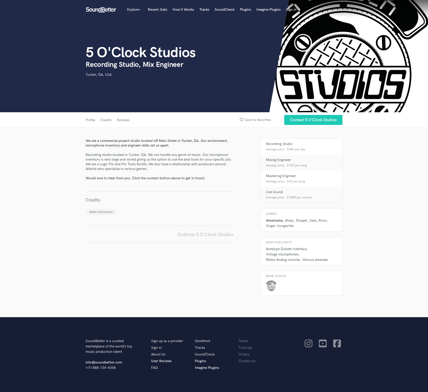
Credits (106, 120)
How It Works (183, 10)
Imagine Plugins (268, 10)
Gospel (301, 220)
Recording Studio (279, 144)
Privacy (244, 354)
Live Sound (274, 192)
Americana (274, 220)
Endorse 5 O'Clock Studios (205, 234)
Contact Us (247, 361)
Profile (90, 120)
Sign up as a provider (167, 341)
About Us (158, 354)
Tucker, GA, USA (99, 75)
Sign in (291, 10)
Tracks (204, 10)
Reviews (123, 120)
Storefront (202, 341)
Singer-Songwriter (280, 226)
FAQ (154, 368)
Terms (243, 341)
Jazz (312, 220)
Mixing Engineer (278, 160)
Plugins (245, 10)
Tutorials (245, 348)
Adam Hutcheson (101, 212)
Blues (289, 220)
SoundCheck (225, 10)
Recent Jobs (157, 10)
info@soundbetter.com (104, 362)
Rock (323, 220)
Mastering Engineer (281, 176)
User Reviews (161, 361)
